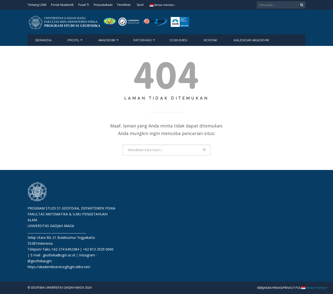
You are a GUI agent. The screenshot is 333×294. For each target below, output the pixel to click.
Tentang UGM (37, 5)
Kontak (210, 40)
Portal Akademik (62, 5)
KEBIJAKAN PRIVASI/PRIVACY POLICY (281, 288)
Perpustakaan (103, 5)
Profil (74, 40)
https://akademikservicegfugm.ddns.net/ (59, 266)
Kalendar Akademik (251, 40)
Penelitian (124, 5)
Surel (140, 5)
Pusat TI (83, 5)
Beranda (43, 40)
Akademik (107, 40)
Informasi (142, 40)
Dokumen (178, 40)
